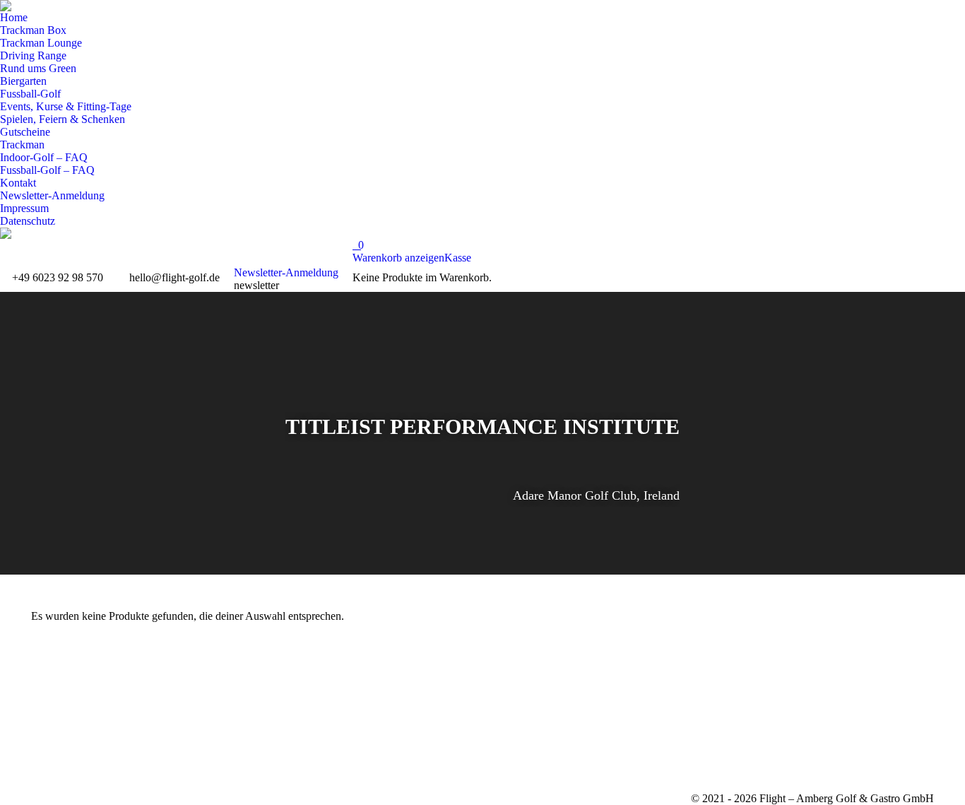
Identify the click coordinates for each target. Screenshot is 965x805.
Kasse (457, 258)
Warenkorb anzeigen (398, 258)
